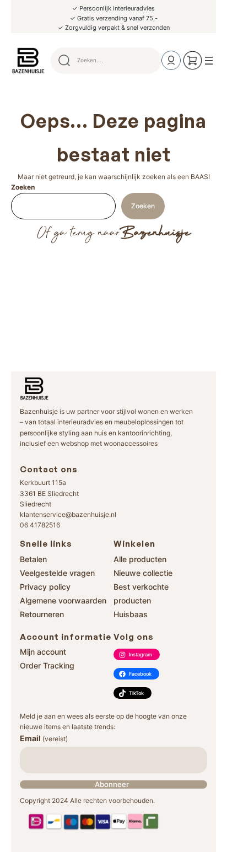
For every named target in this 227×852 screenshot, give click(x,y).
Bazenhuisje (155, 233)
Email (44, 738)
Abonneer (112, 784)
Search (148, 60)
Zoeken (23, 187)
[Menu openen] (208, 60)
